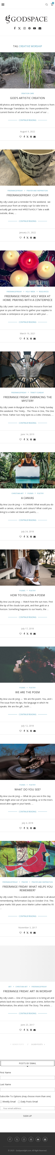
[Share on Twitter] (27, 136)
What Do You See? (28, 789)
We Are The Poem (27, 692)
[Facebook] (14, 28)
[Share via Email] (34, 136)
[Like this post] (20, 136)
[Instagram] (24, 28)
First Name (5, 1072)
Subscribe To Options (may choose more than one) (25, 1096)
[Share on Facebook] (24, 136)
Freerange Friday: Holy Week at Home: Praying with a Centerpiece (27, 298)
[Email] (39, 28)
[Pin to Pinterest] (31, 136)
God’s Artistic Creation (27, 98)
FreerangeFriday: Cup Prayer (27, 195)
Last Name (5, 1084)
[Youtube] (34, 28)
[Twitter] (19, 28)
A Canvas (27, 498)
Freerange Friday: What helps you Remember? (27, 888)
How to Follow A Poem (27, 595)
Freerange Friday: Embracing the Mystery (27, 399)
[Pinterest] (29, 28)
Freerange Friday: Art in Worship (27, 991)
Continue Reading (27, 120)
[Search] (46, 4)
